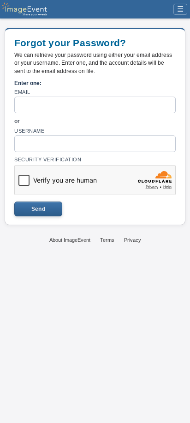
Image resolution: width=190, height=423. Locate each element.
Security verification (48, 159)
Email (22, 92)
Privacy (132, 240)
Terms (107, 240)
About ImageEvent (69, 240)
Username (29, 131)
